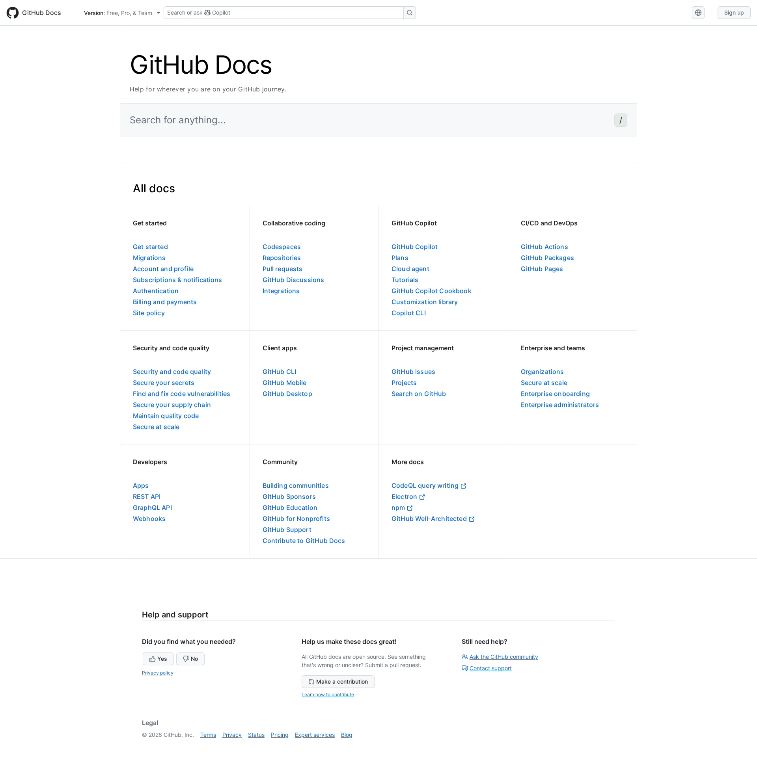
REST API (146, 496)
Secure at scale (156, 427)
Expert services (315, 734)
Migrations (149, 258)
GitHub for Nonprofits (296, 518)
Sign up (734, 12)
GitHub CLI (279, 371)
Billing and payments (165, 302)
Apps (141, 485)
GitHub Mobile (285, 383)
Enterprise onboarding (555, 394)
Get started (150, 247)
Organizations (542, 371)
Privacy (232, 734)
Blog (346, 734)
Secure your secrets (163, 383)
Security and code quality (172, 371)
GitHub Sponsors (289, 496)
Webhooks (149, 518)
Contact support (491, 668)
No (194, 658)
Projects (404, 383)
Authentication (156, 291)
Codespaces (282, 247)
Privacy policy (157, 673)
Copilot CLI (409, 313)
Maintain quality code (166, 416)
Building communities (296, 485)
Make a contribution (342, 681)
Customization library (425, 302)
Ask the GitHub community (504, 656)
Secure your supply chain (172, 405)
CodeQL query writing (425, 485)
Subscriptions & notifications (177, 280)
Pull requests (283, 269)
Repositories (282, 258)
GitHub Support (287, 529)
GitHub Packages (547, 258)
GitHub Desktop (287, 394)
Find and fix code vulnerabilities (181, 394)
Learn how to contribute (328, 694)
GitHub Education (290, 507)
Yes (162, 658)
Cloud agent (410, 269)
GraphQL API (152, 507)
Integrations (281, 291)
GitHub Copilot (415, 247)
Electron (404, 496)
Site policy (149, 313)
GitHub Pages (542, 269)
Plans (400, 258)
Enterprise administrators (560, 405)
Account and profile (163, 269)
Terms (208, 734)
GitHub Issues (413, 371)
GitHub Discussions (293, 280)
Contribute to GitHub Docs (304, 541)
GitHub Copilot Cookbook (432, 291)
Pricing (280, 734)
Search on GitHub (419, 394)
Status (256, 734)
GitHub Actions (544, 247)
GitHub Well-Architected (429, 518)
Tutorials (405, 280)
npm (398, 507)
